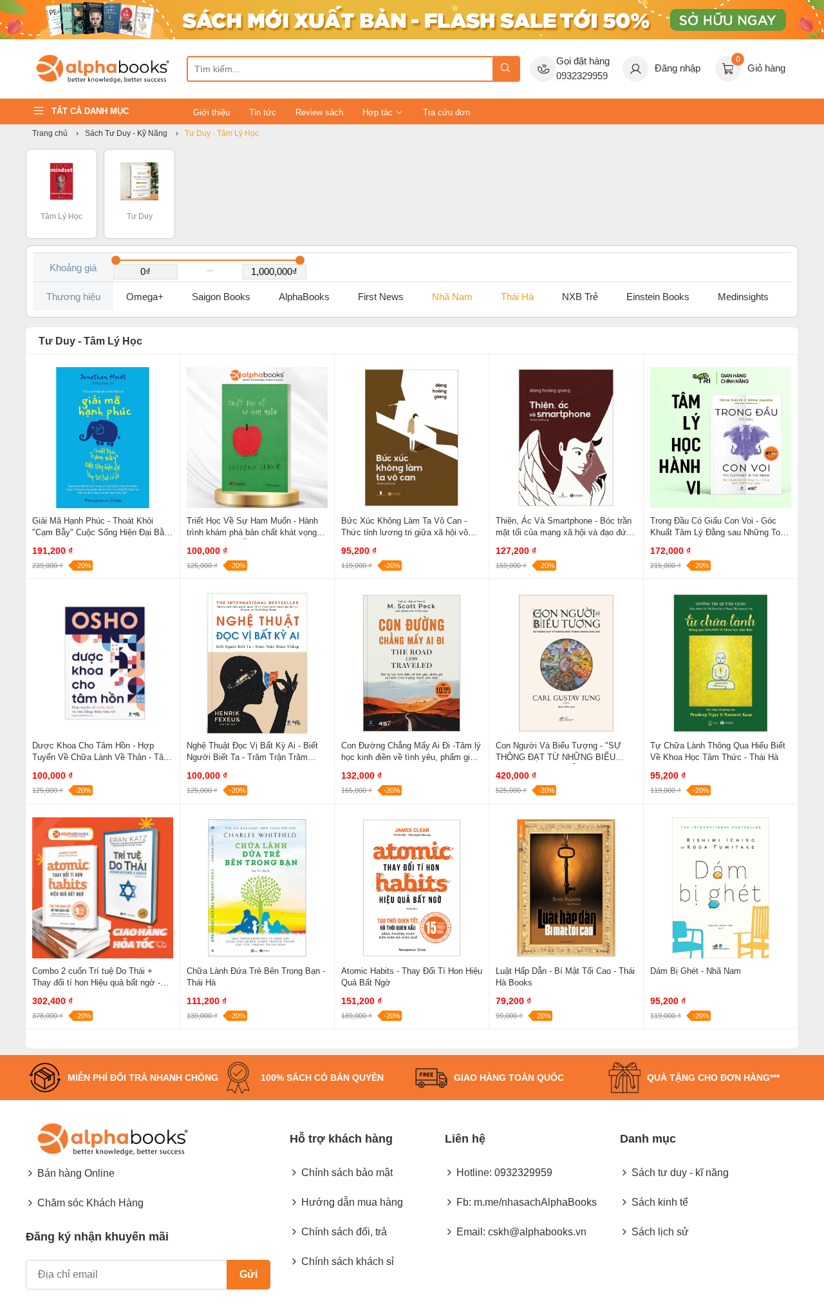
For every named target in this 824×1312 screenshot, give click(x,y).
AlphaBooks (304, 296)
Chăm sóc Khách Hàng (90, 1202)
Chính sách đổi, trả (344, 1231)
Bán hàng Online (76, 1173)
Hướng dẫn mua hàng (352, 1202)
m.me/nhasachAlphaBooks (535, 1202)
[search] (505, 69)
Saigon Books (221, 296)
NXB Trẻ (580, 296)
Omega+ (145, 296)
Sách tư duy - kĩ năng (680, 1172)
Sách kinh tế (660, 1202)
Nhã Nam (452, 296)
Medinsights (743, 296)
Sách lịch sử (660, 1231)
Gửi (248, 1274)
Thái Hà (517, 296)
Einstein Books (657, 296)
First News (381, 296)
